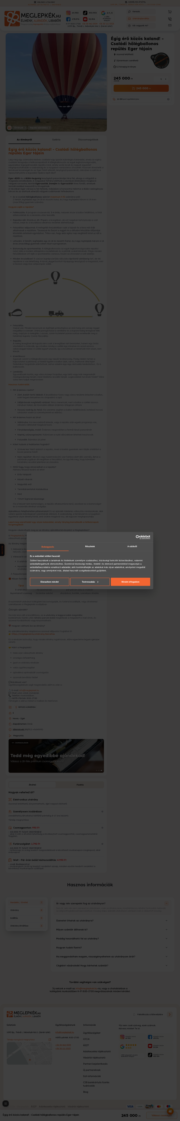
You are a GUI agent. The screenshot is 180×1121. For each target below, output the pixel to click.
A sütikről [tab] (132, 546)
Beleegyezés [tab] (47, 547)
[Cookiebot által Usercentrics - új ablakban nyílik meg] (138, 537)
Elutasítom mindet (49, 581)
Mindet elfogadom (131, 581)
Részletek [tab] (90, 546)
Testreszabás (88, 581)
